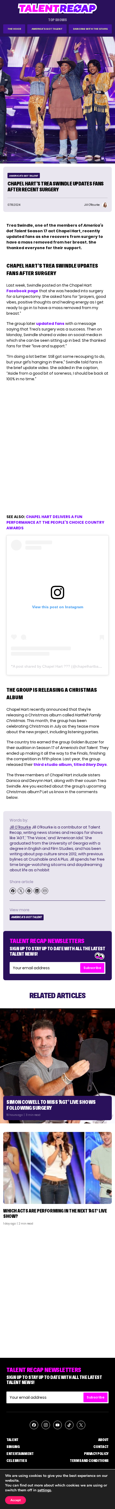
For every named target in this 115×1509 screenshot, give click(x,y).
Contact (101, 1447)
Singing (13, 1447)
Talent (12, 1440)
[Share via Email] (45, 891)
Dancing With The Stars (90, 28)
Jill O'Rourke (20, 827)
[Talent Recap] (57, 8)
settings (44, 1490)
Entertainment (19, 1453)
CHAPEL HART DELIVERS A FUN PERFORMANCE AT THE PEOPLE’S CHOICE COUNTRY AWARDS (55, 522)
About (103, 1440)
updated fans (50, 323)
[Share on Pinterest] (29, 891)
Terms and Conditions (89, 1460)
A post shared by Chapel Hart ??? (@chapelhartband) (58, 666)
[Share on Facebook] (13, 891)
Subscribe (92, 968)
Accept (15, 1500)
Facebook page (22, 291)
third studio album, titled (70, 764)
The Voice (14, 28)
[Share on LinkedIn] (37, 891)
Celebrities (16, 1460)
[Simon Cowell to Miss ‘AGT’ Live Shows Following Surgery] (57, 1065)
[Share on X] (21, 891)
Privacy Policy (96, 1453)
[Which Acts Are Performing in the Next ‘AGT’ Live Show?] (57, 1168)
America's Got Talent (47, 28)
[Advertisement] (57, 1289)
